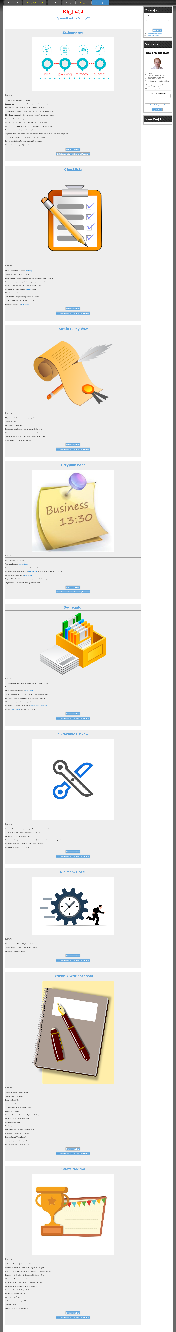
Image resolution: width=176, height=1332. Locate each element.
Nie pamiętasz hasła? (155, 33)
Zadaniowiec (34, 705)
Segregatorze (29, 691)
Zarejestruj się (100, 3)
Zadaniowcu (28, 575)
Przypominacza (23, 564)
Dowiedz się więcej (72, 149)
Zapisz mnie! (157, 109)
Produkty (54, 3)
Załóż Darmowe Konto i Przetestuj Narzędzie (73, 154)
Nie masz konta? (153, 35)
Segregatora (25, 304)
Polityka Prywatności (157, 105)
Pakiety (68, 3)
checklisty (28, 271)
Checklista (43, 705)
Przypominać (32, 571)
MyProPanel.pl (13, 3)
